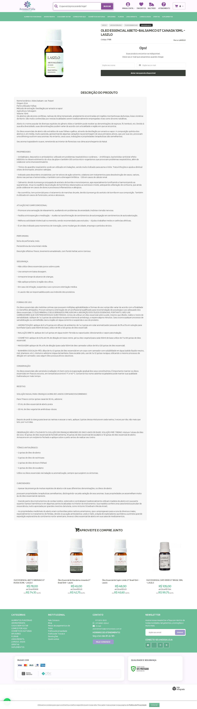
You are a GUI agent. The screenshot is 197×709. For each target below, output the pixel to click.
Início (104, 25)
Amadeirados (146, 25)
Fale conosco (103, 642)
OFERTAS (15, 644)
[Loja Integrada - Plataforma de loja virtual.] (178, 689)
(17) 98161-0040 (102, 623)
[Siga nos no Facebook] (148, 645)
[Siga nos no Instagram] (161, 645)
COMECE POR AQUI (19, 628)
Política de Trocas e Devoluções (56, 635)
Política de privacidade (57, 631)
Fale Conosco (54, 620)
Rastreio (152, 8)
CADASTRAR (177, 633)
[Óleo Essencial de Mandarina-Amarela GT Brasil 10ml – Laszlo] (76, 565)
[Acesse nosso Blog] (167, 645)
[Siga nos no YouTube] (155, 645)
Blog (50, 623)
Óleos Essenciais (131, 25)
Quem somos (53, 639)
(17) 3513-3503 (101, 620)
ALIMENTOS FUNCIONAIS (21, 620)
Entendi (154, 705)
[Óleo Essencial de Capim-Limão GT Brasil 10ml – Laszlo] (120, 565)
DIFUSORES (16, 633)
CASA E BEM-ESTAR (19, 625)
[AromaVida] (27, 6)
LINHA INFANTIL (18, 639)
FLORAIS (14, 636)
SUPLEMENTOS (17, 647)
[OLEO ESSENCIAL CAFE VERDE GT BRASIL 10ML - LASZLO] (164, 565)
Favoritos (141, 8)
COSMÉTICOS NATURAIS (21, 631)
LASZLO (182, 40)
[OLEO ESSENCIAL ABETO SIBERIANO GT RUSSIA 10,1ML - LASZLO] (32, 565)
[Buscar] (107, 6)
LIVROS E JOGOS (18, 641)
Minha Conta (127, 8)
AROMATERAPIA (115, 25)
